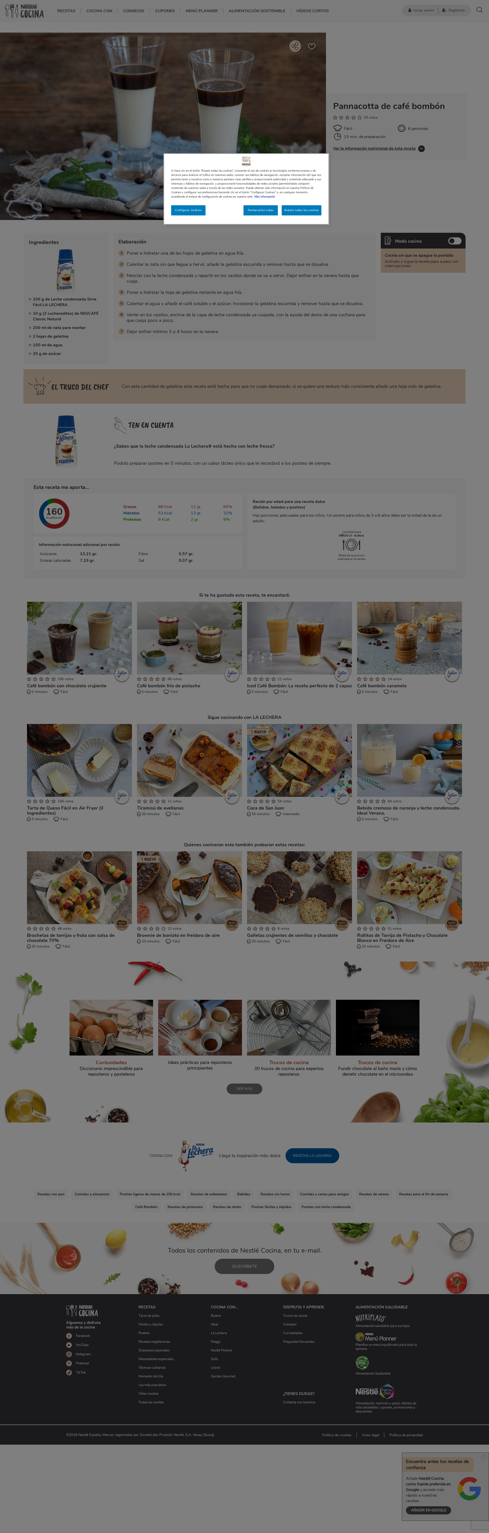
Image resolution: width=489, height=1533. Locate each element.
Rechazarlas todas (261, 210)
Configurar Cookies (188, 210)
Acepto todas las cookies (301, 210)
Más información (264, 197)
